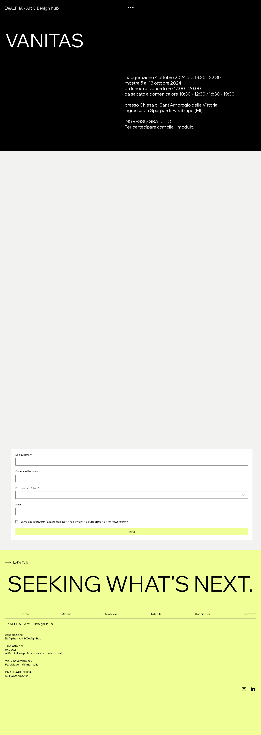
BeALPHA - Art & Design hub (32, 8)
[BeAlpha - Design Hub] (253, 689)
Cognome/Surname (27, 471)
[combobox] (131, 495)
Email (18, 504)
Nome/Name (23, 454)
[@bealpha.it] (244, 689)
